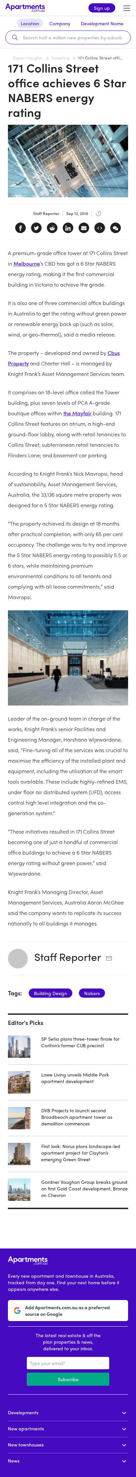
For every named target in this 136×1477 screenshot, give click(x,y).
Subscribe (68, 1379)
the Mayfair (77, 413)
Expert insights (28, 58)
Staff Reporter (67, 956)
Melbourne (27, 263)
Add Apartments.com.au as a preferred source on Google (67, 1310)
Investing (60, 58)
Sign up (102, 8)
